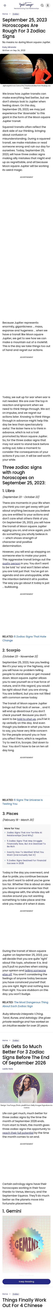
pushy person (11, 563)
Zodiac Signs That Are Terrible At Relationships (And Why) (24, 834)
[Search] (41, 5)
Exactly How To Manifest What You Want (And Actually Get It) (25, 853)
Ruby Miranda (9, 47)
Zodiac (16, 14)
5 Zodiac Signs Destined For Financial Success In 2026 (26, 862)
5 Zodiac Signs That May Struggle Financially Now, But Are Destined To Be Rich (26, 844)
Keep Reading (26, 1281)
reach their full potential (18, 1133)
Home (5, 14)
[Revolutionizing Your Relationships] (26, 4)
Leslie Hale (7, 1069)
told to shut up (26, 719)
